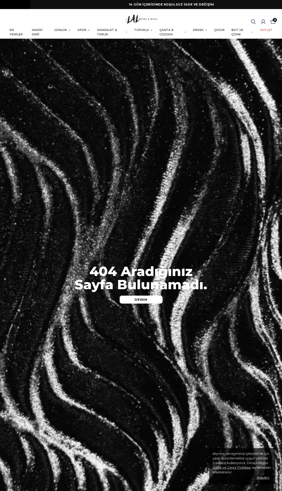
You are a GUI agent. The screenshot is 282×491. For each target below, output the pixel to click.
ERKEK (198, 30)
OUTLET (266, 30)
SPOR (82, 30)
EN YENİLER (16, 32)
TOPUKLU (141, 30)
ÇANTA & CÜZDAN (167, 32)
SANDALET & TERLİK (107, 32)
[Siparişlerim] (263, 22)
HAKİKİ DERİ (37, 32)
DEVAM (141, 300)
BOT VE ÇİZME (237, 32)
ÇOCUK (219, 30)
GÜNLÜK (60, 30)
